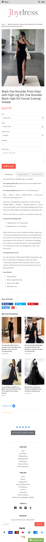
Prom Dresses (23, 453)
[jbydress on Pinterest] (20, 508)
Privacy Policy (23, 492)
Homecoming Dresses (23, 466)
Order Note (5, 149)
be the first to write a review (23, 433)
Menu (6, 2)
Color (3, 123)
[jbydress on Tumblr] (30, 508)
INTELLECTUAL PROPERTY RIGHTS (23, 497)
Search (23, 476)
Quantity (4, 140)
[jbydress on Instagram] (25, 508)
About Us (23, 479)
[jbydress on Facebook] (15, 508)
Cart (42, 2)
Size (3, 114)
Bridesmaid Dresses (23, 459)
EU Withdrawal (23, 487)
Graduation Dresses (23, 464)
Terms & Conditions (23, 495)
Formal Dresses (23, 461)
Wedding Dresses (23, 456)
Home (3, 24)
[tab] (9, 174)
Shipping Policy (23, 482)
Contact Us (23, 489)
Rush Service (6, 132)
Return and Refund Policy (23, 484)
